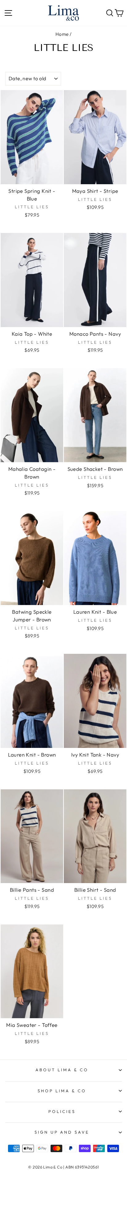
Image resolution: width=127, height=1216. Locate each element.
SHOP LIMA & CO (62, 1090)
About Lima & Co (61, 1069)
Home (62, 34)
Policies (62, 1111)
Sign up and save (62, 1132)
